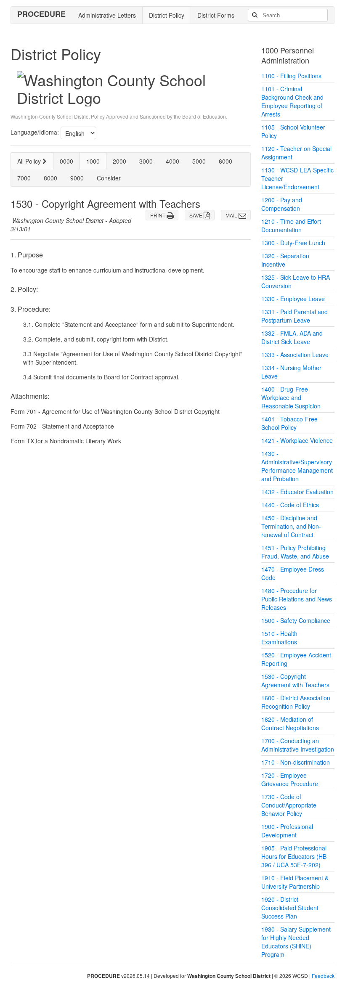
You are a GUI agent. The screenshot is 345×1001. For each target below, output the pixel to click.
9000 (77, 178)
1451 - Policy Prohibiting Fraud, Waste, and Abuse (295, 551)
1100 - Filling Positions (291, 76)
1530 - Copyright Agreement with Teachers (295, 680)
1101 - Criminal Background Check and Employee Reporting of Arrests (292, 101)
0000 (66, 161)
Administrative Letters (107, 15)
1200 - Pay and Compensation (281, 204)
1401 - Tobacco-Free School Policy (289, 423)
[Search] (254, 15)
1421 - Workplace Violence (297, 440)
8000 (50, 178)
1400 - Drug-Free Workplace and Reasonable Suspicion (291, 397)
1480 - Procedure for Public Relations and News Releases (296, 599)
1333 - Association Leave (295, 354)
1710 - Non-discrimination (295, 762)
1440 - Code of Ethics (290, 504)
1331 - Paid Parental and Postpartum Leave (294, 315)
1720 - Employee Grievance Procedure (289, 779)
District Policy (166, 15)
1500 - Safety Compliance (295, 620)
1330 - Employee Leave (293, 298)
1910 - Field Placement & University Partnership (295, 882)
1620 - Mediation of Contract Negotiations (290, 723)
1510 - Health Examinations (279, 637)
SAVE (196, 215)
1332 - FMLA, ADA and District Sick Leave (292, 337)
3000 (146, 161)
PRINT (158, 215)
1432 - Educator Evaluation (297, 491)
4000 (172, 161)
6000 (225, 161)
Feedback (323, 975)
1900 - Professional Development (287, 830)
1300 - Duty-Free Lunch (293, 242)
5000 (199, 161)
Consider (109, 178)
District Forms (215, 15)
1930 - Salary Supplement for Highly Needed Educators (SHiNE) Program (296, 942)
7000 (24, 178)
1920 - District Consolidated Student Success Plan (289, 907)
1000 (93, 161)
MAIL (232, 215)
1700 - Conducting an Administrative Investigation (297, 744)
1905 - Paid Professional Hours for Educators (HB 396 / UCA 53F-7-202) (293, 856)
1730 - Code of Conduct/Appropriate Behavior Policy (288, 805)
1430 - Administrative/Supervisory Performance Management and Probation (297, 466)
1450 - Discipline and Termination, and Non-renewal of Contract (291, 526)
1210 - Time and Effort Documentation (291, 225)
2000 (119, 161)
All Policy (29, 161)
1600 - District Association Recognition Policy (295, 702)
